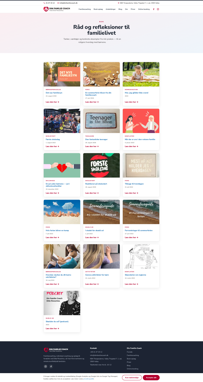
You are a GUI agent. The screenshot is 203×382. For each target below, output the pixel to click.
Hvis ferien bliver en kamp (57, 230)
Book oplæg (98, 9)
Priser (133, 9)
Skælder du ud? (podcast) (57, 321)
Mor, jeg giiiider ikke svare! (136, 92)
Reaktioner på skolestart (96, 184)
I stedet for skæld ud (94, 230)
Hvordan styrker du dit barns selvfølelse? (58, 276)
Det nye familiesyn (54, 92)
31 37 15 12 (50, 3)
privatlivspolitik (88, 379)
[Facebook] (153, 9)
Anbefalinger (111, 9)
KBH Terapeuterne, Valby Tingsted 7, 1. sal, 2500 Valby (139, 3)
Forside (129, 352)
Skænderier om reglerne (135, 275)
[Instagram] (157, 9)
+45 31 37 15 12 (96, 352)
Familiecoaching (85, 9)
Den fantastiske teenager (96, 139)
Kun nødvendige (132, 378)
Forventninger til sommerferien (139, 230)
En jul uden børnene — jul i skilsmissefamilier (58, 185)
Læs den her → (52, 102)
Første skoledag (53, 139)
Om (126, 9)
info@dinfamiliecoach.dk (68, 3)
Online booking (144, 9)
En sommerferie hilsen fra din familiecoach (98, 93)
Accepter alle (151, 378)
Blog (120, 9)
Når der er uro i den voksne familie (140, 139)
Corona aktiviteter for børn (97, 275)
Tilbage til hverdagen (134, 184)
